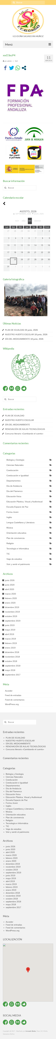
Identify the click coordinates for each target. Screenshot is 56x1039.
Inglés (9, 517)
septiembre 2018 (12, 666)
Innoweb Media (31, 1031)
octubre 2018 (11, 661)
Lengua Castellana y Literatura (20, 522)
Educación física (13, 496)
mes (29, 221)
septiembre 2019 (12, 621)
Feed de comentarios (14, 700)
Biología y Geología (15, 460)
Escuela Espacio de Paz (17, 507)
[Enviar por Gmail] (11, 388)
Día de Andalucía (14, 486)
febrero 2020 (11, 598)
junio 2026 (10, 580)
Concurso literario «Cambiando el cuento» (24, 433)
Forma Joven (12, 512)
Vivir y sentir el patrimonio (18, 564)
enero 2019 (10, 648)
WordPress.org (12, 704)
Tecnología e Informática (17, 548)
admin (9, 61)
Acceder (8, 691)
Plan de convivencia (15, 538)
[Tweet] (11, 67)
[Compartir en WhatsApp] (17, 67)
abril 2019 (9, 634)
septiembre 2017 (12, 675)
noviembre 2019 (12, 612)
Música (9, 528)
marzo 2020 (10, 594)
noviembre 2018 (12, 657)
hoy (17, 221)
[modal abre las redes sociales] (23, 67)
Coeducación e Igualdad (17, 475)
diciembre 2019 (12, 607)
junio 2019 (10, 625)
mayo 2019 (10, 630)
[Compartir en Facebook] (5, 67)
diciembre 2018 (12, 652)
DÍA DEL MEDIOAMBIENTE (17, 339)
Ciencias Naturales (15, 465)
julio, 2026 (39, 214)
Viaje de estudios (14, 559)
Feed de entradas (13, 695)
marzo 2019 (10, 639)
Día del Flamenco (14, 491)
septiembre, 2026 (23, 214)
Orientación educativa (16, 533)
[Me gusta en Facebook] (23, 388)
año (24, 221)
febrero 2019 (11, 643)
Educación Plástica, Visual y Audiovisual (24, 501)
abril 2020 (9, 589)
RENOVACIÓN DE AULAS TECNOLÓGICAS (25, 429)
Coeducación (12, 470)
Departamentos (13, 481)
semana (37, 221)
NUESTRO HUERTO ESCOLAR (19, 334)
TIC (8, 554)
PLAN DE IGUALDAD (14, 330)
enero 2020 (10, 603)
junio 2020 (10, 585)
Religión (10, 543)
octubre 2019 (11, 616)
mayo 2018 (10, 670)
